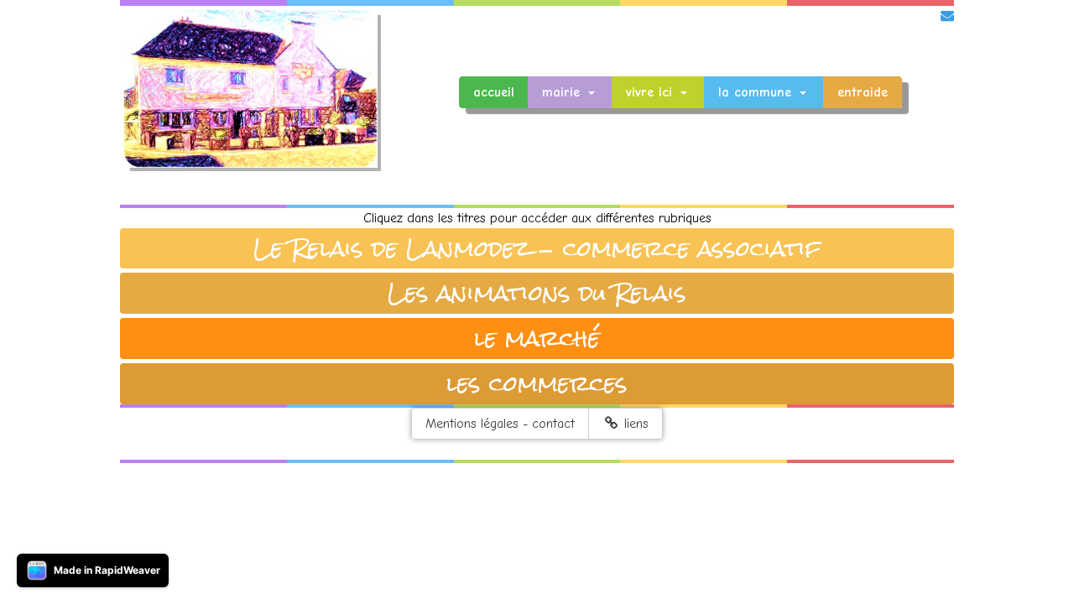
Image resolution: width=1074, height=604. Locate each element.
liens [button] (634, 423)
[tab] (537, 248)
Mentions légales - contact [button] (500, 423)
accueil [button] (493, 92)
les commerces (537, 383)
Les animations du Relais (537, 293)
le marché (537, 338)
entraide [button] (862, 92)
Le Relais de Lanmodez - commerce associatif (537, 248)
